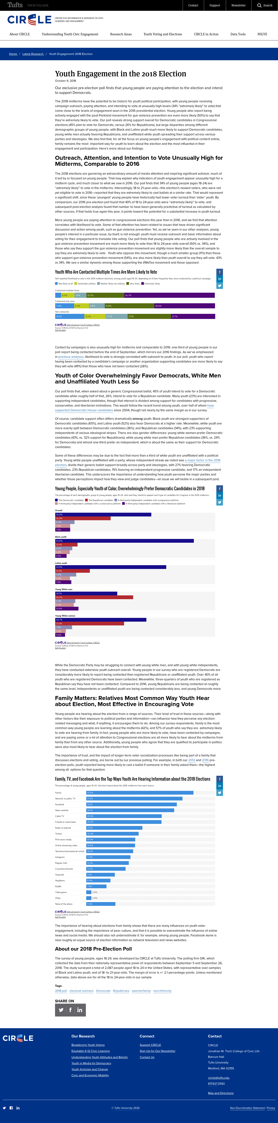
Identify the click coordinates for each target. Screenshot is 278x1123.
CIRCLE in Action (206, 34)
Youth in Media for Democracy (91, 1063)
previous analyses (71, 356)
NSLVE (262, 34)
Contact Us (147, 1057)
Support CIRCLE (150, 1045)
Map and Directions (221, 1093)
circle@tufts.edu (218, 1078)
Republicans (121, 991)
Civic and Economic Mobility (90, 1075)
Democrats (103, 991)
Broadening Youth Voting (88, 1045)
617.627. (213, 1083)
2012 (191, 760)
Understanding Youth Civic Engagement (70, 34)
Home (13, 54)
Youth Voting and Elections (163, 34)
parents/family (141, 991)
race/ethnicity (162, 991)
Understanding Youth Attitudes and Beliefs (99, 1057)
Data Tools (238, 34)
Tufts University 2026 (127, 1108)
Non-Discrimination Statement (247, 1108)
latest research (33, 54)
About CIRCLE (19, 34)
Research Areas (121, 34)
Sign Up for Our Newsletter (157, 1051)
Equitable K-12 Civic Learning (90, 1051)
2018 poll (61, 991)
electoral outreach (82, 991)
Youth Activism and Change (89, 1069)
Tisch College (37, 5)
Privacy (271, 1108)
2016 (205, 760)
